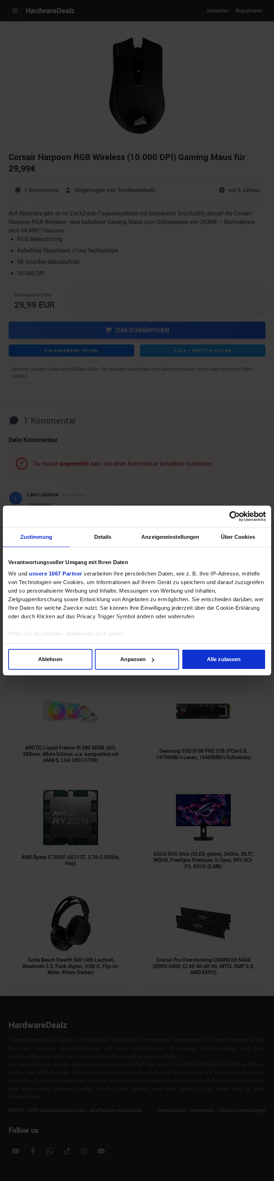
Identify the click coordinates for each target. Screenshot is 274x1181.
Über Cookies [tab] (238, 537)
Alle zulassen (223, 659)
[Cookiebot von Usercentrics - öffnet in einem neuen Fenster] (234, 516)
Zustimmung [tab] (36, 537)
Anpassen (133, 659)
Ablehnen (50, 659)
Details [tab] (103, 537)
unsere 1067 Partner (55, 574)
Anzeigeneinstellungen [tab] (170, 537)
